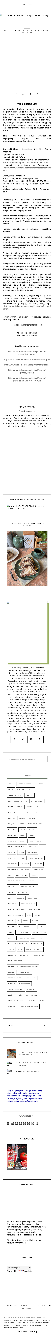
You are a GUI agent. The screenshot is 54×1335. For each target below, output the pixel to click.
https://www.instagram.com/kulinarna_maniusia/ (25, 162)
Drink (19, 807)
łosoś (41, 1001)
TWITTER (24, 1305)
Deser (10, 807)
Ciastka (41, 784)
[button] (27, 3)
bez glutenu (21, 875)
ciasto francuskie (29, 887)
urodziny (31, 989)
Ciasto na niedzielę (25, 790)
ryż (28, 978)
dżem (10, 921)
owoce (11, 949)
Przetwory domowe (16, 847)
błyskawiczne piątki (16, 881)
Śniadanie (12, 1006)
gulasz (35, 921)
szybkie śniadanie (15, 989)
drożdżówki (34, 909)
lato (40, 938)
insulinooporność (27, 926)
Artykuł (11, 784)
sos (34, 978)
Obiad (31, 835)
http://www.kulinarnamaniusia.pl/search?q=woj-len (27, 359)
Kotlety (32, 818)
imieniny (11, 926)
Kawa (36, 812)
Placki (40, 841)
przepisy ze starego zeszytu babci (23, 966)
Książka (11, 824)
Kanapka (26, 812)
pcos (20, 949)
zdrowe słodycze (16, 1001)
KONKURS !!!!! (13, 812)
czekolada (23, 892)
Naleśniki (12, 835)
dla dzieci (12, 904)
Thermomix (13, 858)
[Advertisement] (27, 64)
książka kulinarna (27, 938)
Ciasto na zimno (15, 795)
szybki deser (24, 984)
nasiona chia (36, 944)
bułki (42, 875)
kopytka (11, 938)
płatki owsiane (24, 972)
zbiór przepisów (15, 995)
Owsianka (12, 841)
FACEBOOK (12, 1305)
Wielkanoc (37, 864)
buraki (34, 875)
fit (18, 921)
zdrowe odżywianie (35, 995)
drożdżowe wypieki (16, 909)
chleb (31, 881)
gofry (25, 921)
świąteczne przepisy (29, 1006)
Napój (22, 835)
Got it (32, 1332)
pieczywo (12, 955)
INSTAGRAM (40, 1305)
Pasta (22, 841)
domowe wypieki (28, 904)
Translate (27, 1271)
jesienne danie (23, 932)
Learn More (22, 1332)
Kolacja (22, 818)
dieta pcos (32, 898)
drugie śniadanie (15, 915)
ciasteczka (12, 887)
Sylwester (32, 852)
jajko (10, 932)
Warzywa (25, 864)
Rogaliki (33, 847)
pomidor (24, 955)
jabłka (42, 926)
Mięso (22, 829)
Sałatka (11, 852)
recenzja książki (15, 978)
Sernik (21, 852)
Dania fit (29, 795)
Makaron (12, 829)
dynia (37, 915)
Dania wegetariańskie (17, 801)
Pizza (31, 841)
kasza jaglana (39, 932)
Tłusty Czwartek (36, 858)
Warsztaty (12, 864)
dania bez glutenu (16, 898)
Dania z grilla (37, 801)
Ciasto (11, 790)
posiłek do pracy (15, 961)
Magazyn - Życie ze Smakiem (31, 824)
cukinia (11, 892)
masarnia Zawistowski (17, 944)
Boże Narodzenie (26, 784)
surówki (11, 984)
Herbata (29, 807)
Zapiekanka (38, 869)
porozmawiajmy (38, 955)
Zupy (10, 875)
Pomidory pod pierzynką (28, 1072)
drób (29, 915)
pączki (11, 972)
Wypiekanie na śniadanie (18, 869)
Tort (23, 858)
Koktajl (11, 818)
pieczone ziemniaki (34, 949)
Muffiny (32, 829)
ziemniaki (32, 1001)
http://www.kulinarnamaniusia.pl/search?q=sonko (27, 365)
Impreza (40, 807)
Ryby (42, 847)
